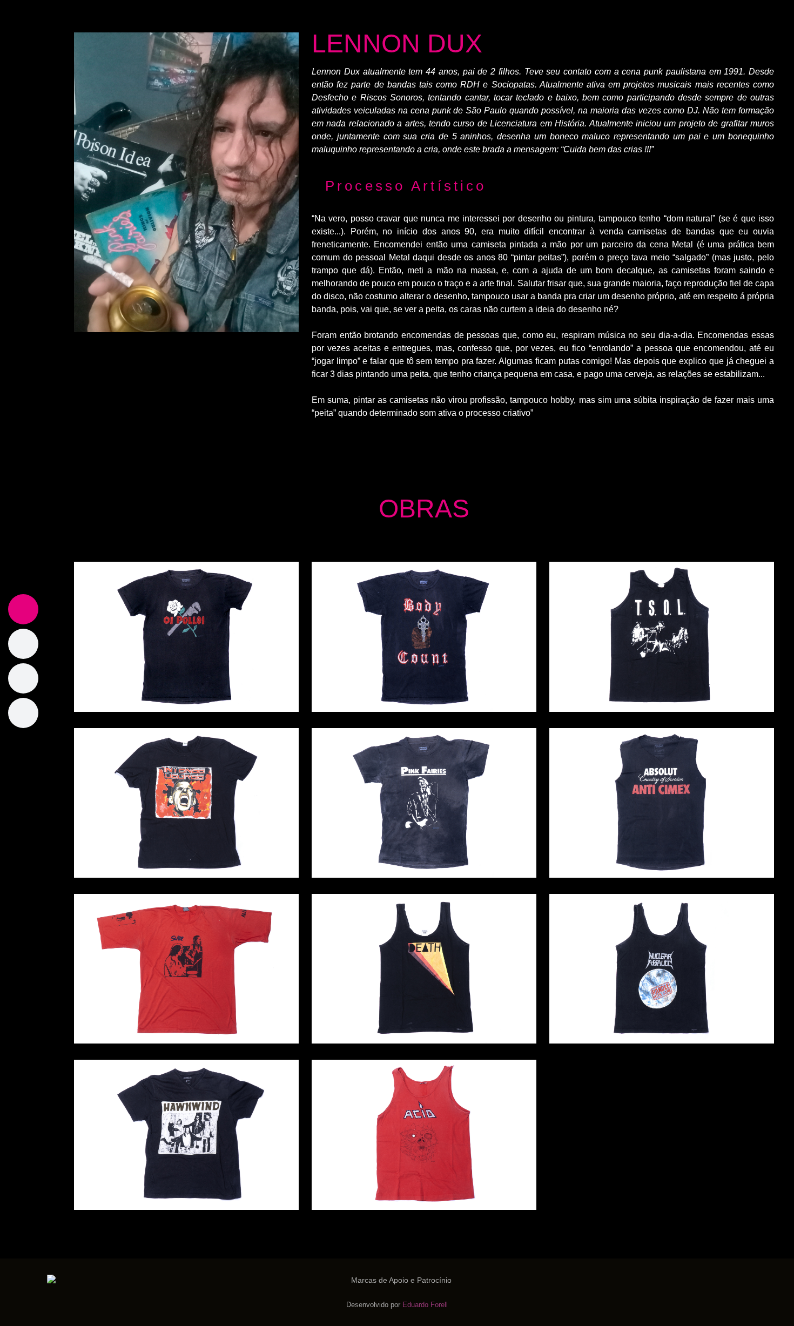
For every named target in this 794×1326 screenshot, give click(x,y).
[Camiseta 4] (186, 802)
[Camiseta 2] (424, 636)
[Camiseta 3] (661, 636)
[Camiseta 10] (186, 1134)
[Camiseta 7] (186, 968)
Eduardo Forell (425, 1305)
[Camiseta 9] (661, 968)
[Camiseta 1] (186, 636)
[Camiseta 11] (424, 1134)
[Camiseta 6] (661, 802)
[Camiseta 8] (424, 968)
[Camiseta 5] (424, 802)
